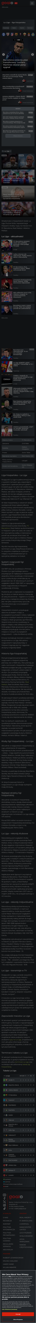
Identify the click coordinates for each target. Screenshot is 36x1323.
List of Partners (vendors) (9, 1309)
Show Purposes (17, 1319)
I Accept (18, 1314)
